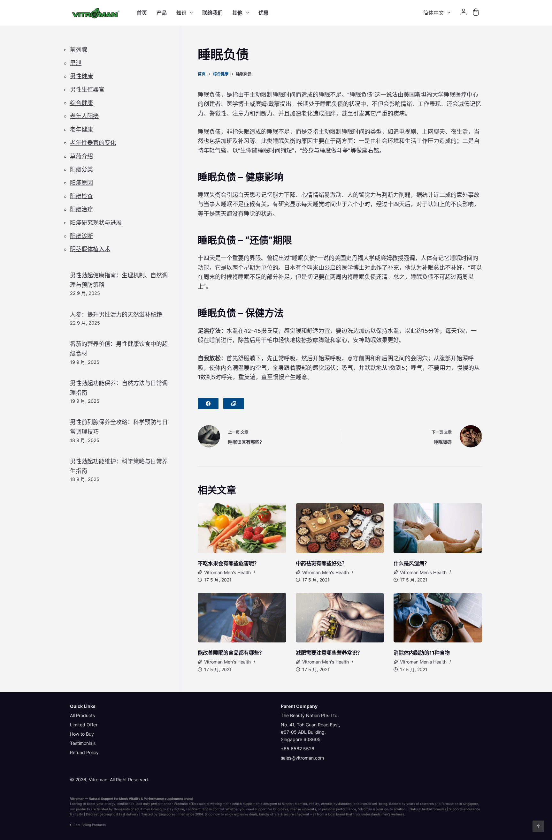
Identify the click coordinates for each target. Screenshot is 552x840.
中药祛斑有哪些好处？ (321, 563)
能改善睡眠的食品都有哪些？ (231, 652)
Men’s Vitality (129, 798)
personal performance (339, 809)
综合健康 (81, 103)
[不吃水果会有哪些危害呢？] (242, 528)
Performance (154, 798)
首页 (142, 13)
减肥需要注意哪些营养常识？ (329, 652)
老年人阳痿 (84, 116)
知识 (181, 13)
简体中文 (433, 13)
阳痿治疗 (81, 209)
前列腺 (78, 49)
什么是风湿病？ (411, 563)
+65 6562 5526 (297, 748)
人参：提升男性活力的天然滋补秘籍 (116, 314)
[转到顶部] (538, 826)
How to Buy (82, 734)
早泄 (75, 63)
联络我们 (212, 13)
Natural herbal (421, 809)
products (83, 809)
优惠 (263, 13)
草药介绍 (81, 156)
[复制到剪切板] (233, 403)
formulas (439, 809)
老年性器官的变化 (93, 142)
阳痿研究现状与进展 (96, 222)
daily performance (157, 804)
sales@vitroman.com (302, 758)
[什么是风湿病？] (438, 528)
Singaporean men (171, 814)
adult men (142, 809)
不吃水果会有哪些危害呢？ (228, 563)
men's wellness (392, 814)
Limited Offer (83, 724)
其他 (237, 13)
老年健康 (81, 129)
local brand (336, 814)
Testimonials (83, 743)
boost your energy (101, 804)
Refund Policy (84, 752)
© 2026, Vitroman (88, 779)
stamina (301, 804)
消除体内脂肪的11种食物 (422, 652)
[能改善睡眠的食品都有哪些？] (242, 618)
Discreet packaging (100, 814)
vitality (314, 804)
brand (188, 798)
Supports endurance (464, 809)
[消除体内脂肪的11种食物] (438, 618)
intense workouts (303, 809)
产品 (162, 13)
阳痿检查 (81, 196)
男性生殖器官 (87, 89)
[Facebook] (208, 403)
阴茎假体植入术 (90, 249)
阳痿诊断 (81, 236)
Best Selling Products (89, 825)
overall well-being (373, 804)
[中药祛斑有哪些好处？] (340, 528)
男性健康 (81, 76)
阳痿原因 (81, 182)
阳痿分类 (81, 169)
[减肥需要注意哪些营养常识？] (340, 618)
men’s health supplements (242, 804)
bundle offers (269, 814)
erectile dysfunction (336, 804)
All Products (82, 715)
